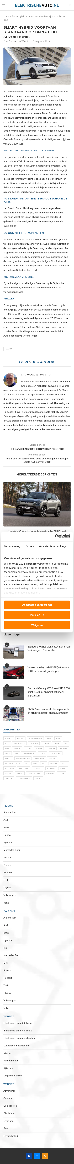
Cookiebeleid (10, 1105)
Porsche (38, 768)
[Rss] (45, 1156)
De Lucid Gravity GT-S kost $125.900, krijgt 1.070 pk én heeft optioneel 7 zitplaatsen (49, 692)
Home (6, 16)
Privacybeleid (10, 1136)
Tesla (61, 773)
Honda (39, 748)
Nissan (53, 763)
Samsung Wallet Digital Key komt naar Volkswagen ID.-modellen (49, 648)
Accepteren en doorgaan (37, 604)
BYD (7, 743)
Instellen (35, 614)
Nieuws (7, 1053)
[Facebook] (29, 1156)
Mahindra (39, 758)
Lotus (8, 758)
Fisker (17, 748)
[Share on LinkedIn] (38, 362)
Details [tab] (29, 545)
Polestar (23, 768)
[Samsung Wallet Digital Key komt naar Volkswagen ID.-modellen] (13, 652)
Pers (5, 1128)
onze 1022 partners (24, 563)
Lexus (42, 753)
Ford (28, 748)
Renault (51, 768)
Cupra (46, 743)
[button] (6, 513)
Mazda (52, 758)
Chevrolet (19, 743)
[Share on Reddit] (41, 362)
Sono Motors (34, 773)
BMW (58, 738)
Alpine (20, 738)
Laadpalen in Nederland (16, 1045)
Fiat (7, 748)
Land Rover (28, 753)
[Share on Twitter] (30, 362)
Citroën (34, 743)
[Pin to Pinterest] (34, 362)
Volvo (38, 778)
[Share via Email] (52, 362)
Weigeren (37, 625)
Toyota (8, 778)
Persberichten (11, 1060)
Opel (64, 763)
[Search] (70, 5)
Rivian (63, 768)
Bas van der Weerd (18, 41)
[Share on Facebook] (26, 362)
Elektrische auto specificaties (19, 1038)
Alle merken (9, 812)
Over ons (8, 1121)
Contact (7, 1098)
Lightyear (56, 753)
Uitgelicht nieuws (12, 1075)
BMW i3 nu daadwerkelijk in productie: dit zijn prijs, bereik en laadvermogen (49, 711)
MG (26, 763)
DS (66, 743)
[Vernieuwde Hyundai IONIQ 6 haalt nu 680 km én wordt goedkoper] (13, 672)
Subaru (50, 773)
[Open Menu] (3, 5)
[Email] (37, 1156)
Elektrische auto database (17, 1023)
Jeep (7, 753)
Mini (35, 763)
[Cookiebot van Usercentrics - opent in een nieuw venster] (55, 536)
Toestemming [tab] (12, 545)
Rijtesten (8, 1068)
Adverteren (9, 1090)
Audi (49, 738)
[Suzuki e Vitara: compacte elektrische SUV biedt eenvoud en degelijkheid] (37, 504)
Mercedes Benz (12, 763)
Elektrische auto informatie (17, 1030)
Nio (43, 763)
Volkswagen (24, 778)
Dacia (56, 743)
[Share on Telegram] (48, 362)
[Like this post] (22, 362)
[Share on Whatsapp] (45, 362)
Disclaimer (9, 1113)
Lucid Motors (23, 758)
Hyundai (51, 748)
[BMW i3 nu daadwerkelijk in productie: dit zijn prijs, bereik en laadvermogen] (13, 714)
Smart (20, 773)
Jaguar (63, 748)
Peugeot (9, 768)
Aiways (8, 738)
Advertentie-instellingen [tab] (53, 545)
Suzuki (9, 349)
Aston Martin (35, 738)
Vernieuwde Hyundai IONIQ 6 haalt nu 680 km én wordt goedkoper (49, 669)
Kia (16, 753)
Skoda (8, 773)
